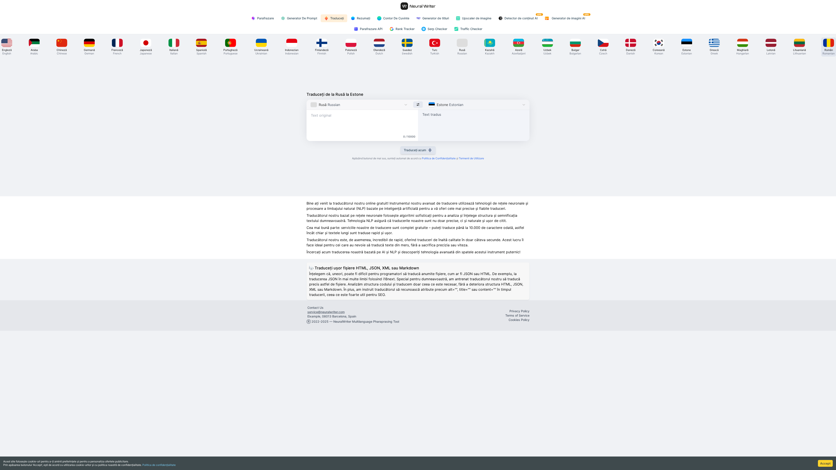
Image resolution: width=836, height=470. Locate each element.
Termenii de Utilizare (471, 158)
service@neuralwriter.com (326, 312)
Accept (825, 463)
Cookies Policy (519, 320)
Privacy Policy (519, 311)
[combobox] (311, 104)
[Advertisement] (418, 73)
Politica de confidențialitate (159, 465)
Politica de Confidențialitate (439, 158)
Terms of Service (517, 315)
